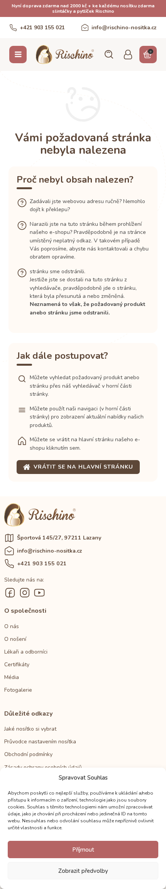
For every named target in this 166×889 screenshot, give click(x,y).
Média (11, 677)
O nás (11, 626)
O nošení (15, 639)
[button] (108, 54)
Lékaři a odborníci (25, 651)
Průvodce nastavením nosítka (40, 741)
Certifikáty (16, 664)
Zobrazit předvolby (83, 871)
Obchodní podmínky (28, 754)
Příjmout (83, 850)
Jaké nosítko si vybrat (30, 729)
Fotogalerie (18, 690)
